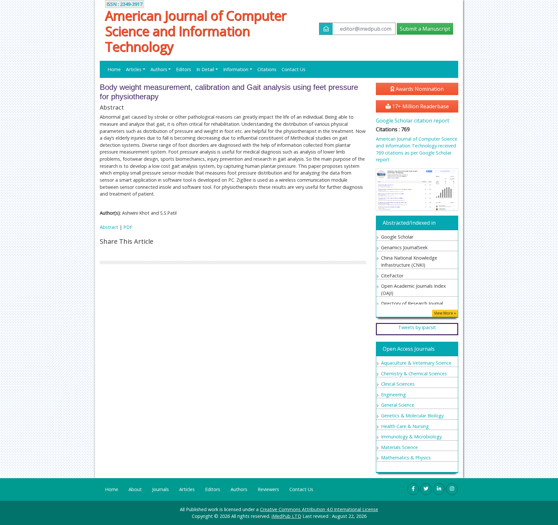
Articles (187, 489)
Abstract (109, 227)
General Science (397, 405)
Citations (266, 69)
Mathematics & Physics (406, 458)
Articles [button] (133, 69)
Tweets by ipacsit (417, 327)
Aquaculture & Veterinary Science (416, 363)
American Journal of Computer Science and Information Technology (195, 31)
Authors (239, 489)
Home (114, 69)
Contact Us (293, 69)
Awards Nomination (419, 88)
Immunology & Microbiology (411, 437)
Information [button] (235, 69)
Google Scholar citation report (412, 120)
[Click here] (417, 189)
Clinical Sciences (398, 384)
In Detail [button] (205, 69)
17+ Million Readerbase (420, 106)
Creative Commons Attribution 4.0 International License (319, 509)
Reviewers (268, 489)
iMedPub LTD (286, 516)
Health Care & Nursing (405, 426)
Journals (160, 489)
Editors (183, 69)
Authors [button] (158, 69)
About (135, 489)
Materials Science (399, 447)
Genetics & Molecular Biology (412, 415)
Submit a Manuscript (425, 28)
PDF (127, 227)
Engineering (393, 394)
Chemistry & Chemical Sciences (414, 373)
